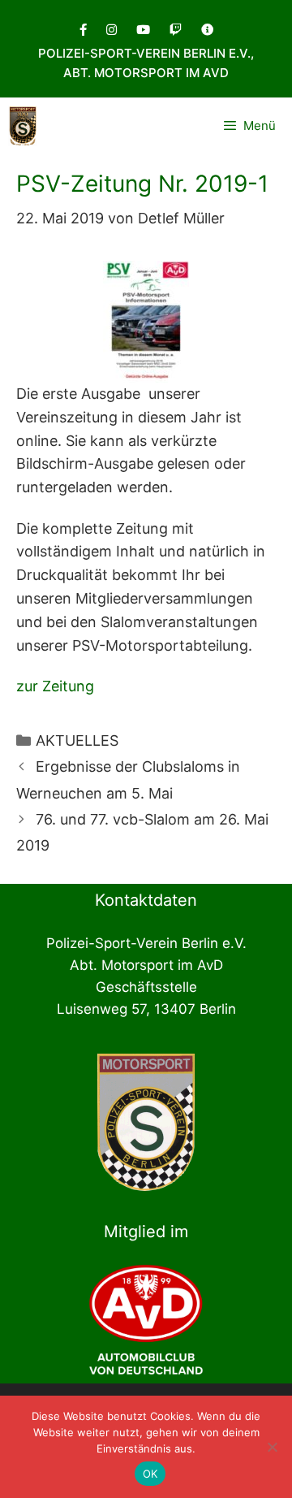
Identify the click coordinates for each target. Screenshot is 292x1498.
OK (150, 1473)
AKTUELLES (77, 740)
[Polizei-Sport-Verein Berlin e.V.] (22, 125)
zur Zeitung (55, 686)
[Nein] (272, 1447)
